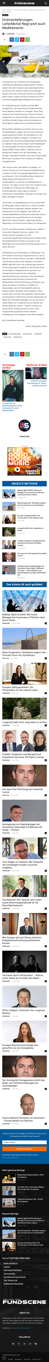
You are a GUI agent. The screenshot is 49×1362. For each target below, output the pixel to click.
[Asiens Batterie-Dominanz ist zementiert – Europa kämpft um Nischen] (24, 1104)
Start (3, 10)
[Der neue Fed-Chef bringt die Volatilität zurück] (9, 557)
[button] (4, 1358)
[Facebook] (11, 39)
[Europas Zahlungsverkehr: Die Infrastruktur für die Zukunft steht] (9, 519)
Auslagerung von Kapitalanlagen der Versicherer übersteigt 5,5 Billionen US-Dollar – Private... (22, 827)
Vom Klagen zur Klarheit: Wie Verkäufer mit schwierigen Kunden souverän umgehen (22, 865)
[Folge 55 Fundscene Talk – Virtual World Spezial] (9, 1202)
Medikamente (18, 337)
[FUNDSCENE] (3, 34)
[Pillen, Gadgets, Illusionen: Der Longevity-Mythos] (24, 996)
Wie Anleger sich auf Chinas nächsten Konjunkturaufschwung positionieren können (21, 940)
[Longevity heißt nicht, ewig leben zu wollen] (9, 531)
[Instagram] (30, 1344)
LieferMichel (38, 334)
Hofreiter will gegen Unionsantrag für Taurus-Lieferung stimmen (37, 383)
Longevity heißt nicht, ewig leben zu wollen (24, 722)
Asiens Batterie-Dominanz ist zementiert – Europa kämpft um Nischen (23, 1119)
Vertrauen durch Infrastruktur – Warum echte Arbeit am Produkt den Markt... (22, 976)
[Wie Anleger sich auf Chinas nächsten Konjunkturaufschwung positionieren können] (24, 924)
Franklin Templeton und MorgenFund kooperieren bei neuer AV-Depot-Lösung (31, 543)
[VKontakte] (36, 1344)
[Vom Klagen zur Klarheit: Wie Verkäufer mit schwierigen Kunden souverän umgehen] (24, 848)
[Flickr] (24, 1344)
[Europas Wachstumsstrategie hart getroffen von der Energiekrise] (24, 1031)
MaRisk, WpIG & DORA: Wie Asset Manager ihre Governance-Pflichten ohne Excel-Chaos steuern (30, 492)
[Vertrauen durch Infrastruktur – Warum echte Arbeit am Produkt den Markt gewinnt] (24, 961)
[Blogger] (13, 1344)
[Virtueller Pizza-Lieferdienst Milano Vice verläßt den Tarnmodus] (9, 1190)
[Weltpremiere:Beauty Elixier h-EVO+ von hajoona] (9, 1178)
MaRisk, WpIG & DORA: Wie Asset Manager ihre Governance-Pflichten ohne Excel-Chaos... (23, 617)
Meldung (9, 10)
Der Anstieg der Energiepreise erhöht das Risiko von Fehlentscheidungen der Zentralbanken (23, 1083)
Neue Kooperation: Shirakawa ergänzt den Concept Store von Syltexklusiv (24, 654)
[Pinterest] (22, 39)
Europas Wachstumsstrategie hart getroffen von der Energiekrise (20, 1046)
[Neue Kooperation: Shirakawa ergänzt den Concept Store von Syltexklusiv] (9, 506)
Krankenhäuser (27, 334)
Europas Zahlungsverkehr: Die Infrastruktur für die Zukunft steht (20, 688)
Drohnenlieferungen (15, 334)
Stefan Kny (5, 658)
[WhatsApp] (27, 39)
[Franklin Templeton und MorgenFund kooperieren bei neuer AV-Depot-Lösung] (9, 544)
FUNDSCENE (10, 34)
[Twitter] (17, 39)
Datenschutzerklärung (10, 1157)
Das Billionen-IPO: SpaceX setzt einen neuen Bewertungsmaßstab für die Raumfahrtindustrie (22, 902)
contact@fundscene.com (20, 1328)
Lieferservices (7, 337)
